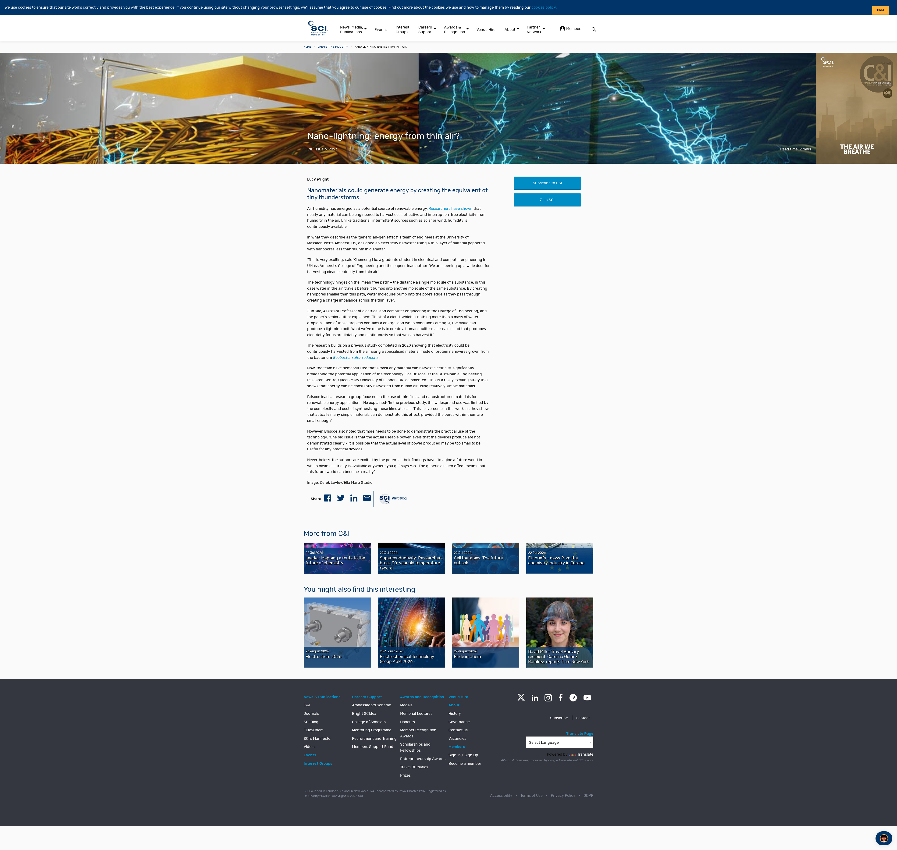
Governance (459, 722)
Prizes (405, 775)
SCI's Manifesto (317, 738)
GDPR (588, 795)
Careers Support (425, 29)
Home (307, 47)
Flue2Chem (314, 730)
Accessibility (501, 795)
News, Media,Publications (351, 29)
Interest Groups (402, 29)
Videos (309, 747)
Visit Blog (399, 498)
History (454, 713)
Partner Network (534, 29)
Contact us (458, 730)
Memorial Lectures (416, 713)
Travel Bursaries (414, 767)
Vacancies (457, 738)
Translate (585, 754)
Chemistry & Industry (333, 47)
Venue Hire (486, 30)
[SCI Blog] (573, 697)
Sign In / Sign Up (463, 755)
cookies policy (543, 7)
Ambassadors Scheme (371, 705)
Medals (406, 705)
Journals (311, 713)
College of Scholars (369, 722)
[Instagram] (548, 697)
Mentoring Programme (371, 730)
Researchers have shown (451, 208)
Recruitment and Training (374, 738)
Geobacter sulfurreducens (355, 357)
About (510, 30)
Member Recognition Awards (418, 733)
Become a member (464, 763)
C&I (307, 705)
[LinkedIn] (535, 697)
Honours (407, 722)
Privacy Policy (563, 795)
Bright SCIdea (364, 713)
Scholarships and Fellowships (415, 747)
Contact (583, 718)
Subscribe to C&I (547, 183)
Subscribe (559, 718)
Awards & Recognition (454, 29)
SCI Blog (311, 722)
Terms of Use (531, 795)
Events (380, 30)
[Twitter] (521, 699)
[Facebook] (561, 697)
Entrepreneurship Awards (422, 759)
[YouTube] (587, 697)
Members (573, 29)
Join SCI (547, 200)
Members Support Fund (372, 747)
